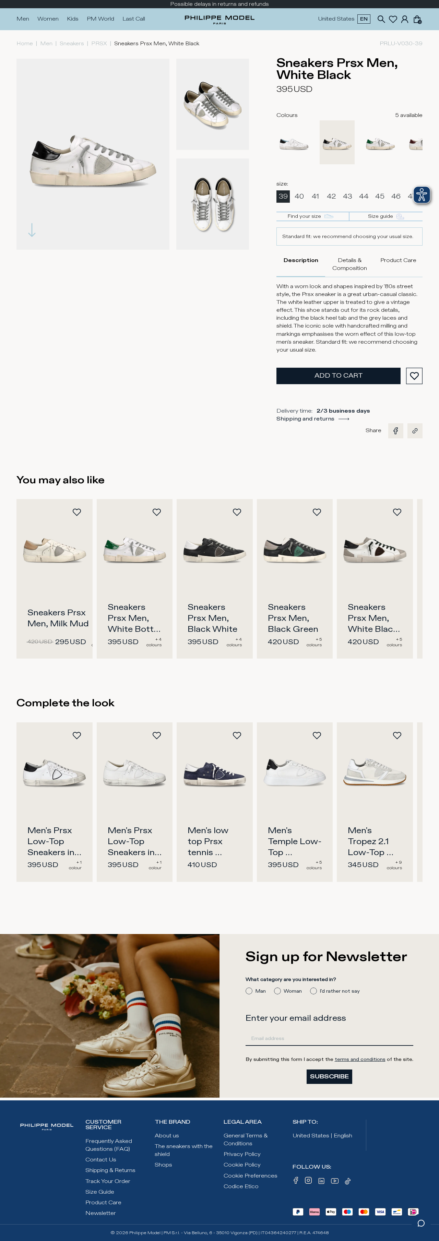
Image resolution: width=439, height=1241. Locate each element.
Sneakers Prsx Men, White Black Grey (374, 624)
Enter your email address (296, 1018)
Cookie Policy (242, 1165)
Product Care (103, 1202)
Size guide (380, 216)
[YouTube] (335, 1182)
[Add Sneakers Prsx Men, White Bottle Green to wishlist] (157, 512)
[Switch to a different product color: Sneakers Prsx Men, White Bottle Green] (380, 142)
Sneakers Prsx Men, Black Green (293, 618)
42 (331, 196)
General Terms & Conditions (246, 1139)
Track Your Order (107, 1181)
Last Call (133, 19)
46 (396, 196)
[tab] (300, 264)
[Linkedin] (321, 1182)
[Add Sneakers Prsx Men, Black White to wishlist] (237, 512)
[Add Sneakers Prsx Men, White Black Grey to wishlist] (397, 512)
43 (347, 196)
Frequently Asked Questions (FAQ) (108, 1145)
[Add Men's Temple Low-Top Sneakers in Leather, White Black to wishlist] (317, 735)
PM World (100, 19)
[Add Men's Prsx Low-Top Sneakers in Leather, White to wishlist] (157, 735)
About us (167, 1135)
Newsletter (100, 1213)
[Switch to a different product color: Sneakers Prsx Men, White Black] (337, 142)
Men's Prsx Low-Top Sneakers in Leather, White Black (52, 852)
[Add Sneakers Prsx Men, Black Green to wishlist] (317, 512)
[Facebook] (296, 1182)
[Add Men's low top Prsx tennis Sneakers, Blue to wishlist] (237, 735)
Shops (163, 1165)
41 (315, 196)
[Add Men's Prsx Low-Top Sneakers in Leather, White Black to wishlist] (77, 735)
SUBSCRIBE (329, 1076)
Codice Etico (241, 1186)
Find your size (304, 216)
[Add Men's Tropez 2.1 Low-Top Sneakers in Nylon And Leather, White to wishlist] (397, 735)
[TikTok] (349, 1182)
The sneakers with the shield (184, 1150)
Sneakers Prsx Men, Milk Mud (58, 618)
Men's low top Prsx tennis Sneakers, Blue (209, 852)
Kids (73, 19)
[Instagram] (308, 1182)
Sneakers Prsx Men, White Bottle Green (135, 624)
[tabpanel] (349, 318)
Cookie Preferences (250, 1176)
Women (48, 19)
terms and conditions (360, 1059)
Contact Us (100, 1159)
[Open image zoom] (212, 104)
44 (364, 196)
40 (299, 196)
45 (379, 196)
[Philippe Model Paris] (220, 19)
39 (283, 196)
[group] (92, 154)
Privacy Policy (242, 1154)
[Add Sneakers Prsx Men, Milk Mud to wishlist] (77, 512)
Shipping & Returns (110, 1170)
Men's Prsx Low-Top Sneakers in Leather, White (132, 852)
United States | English (322, 1135)
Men (22, 19)
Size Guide (99, 1192)
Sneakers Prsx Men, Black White (212, 618)
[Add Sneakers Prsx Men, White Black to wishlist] (414, 376)
